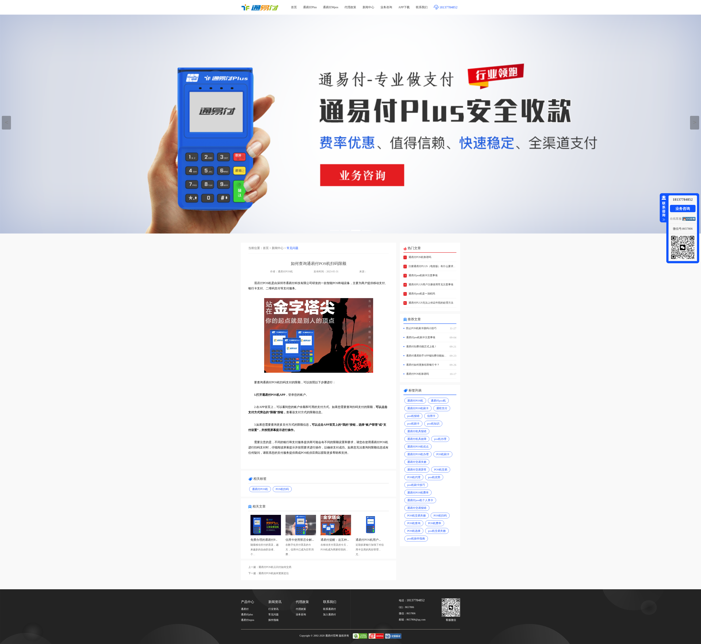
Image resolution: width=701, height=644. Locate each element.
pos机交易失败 (437, 530)
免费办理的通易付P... (263, 539)
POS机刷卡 (442, 454)
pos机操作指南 (416, 538)
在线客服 (676, 218)
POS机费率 (434, 523)
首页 (294, 7)
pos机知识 (433, 423)
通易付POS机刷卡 (418, 408)
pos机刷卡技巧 (416, 484)
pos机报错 (413, 415)
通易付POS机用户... (368, 539)
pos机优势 (434, 477)
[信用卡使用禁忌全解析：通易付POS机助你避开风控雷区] (301, 534)
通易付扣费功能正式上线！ (431, 346)
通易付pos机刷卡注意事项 (423, 275)
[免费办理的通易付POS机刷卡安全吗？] (265, 534)
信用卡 (431, 415)
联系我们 (422, 7)
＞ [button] (695, 122)
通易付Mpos (330, 7)
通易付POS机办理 (418, 454)
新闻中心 (368, 7)
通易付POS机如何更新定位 (273, 573)
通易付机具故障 (416, 438)
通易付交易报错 (416, 507)
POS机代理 (413, 477)
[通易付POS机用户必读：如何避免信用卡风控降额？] (371, 534)
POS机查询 (413, 523)
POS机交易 (440, 469)
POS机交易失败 (416, 515)
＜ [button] (6, 122)
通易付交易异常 (416, 469)
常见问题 (292, 248)
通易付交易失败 (416, 461)
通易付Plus (310, 7)
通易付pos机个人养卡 (420, 500)
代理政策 (350, 7)
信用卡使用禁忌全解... (300, 539)
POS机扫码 (282, 489)
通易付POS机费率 (418, 492)
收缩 (663, 208)
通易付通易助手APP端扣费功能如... (431, 355)
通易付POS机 (260, 489)
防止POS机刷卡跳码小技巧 (431, 328)
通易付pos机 (438, 400)
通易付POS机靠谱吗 (420, 257)
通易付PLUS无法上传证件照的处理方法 (431, 302)
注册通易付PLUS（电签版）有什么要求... (432, 266)
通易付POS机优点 (418, 446)
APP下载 (404, 7)
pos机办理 (440, 438)
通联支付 (441, 408)
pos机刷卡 (413, 423)
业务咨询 (386, 7)
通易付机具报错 (416, 431)
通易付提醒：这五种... (335, 539)
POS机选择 (413, 530)
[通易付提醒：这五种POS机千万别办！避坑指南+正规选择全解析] (336, 534)
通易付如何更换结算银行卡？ (431, 364)
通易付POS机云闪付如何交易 (274, 567)
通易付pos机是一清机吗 (422, 293)
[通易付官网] (350, 124)
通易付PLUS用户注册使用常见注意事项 (431, 284)
